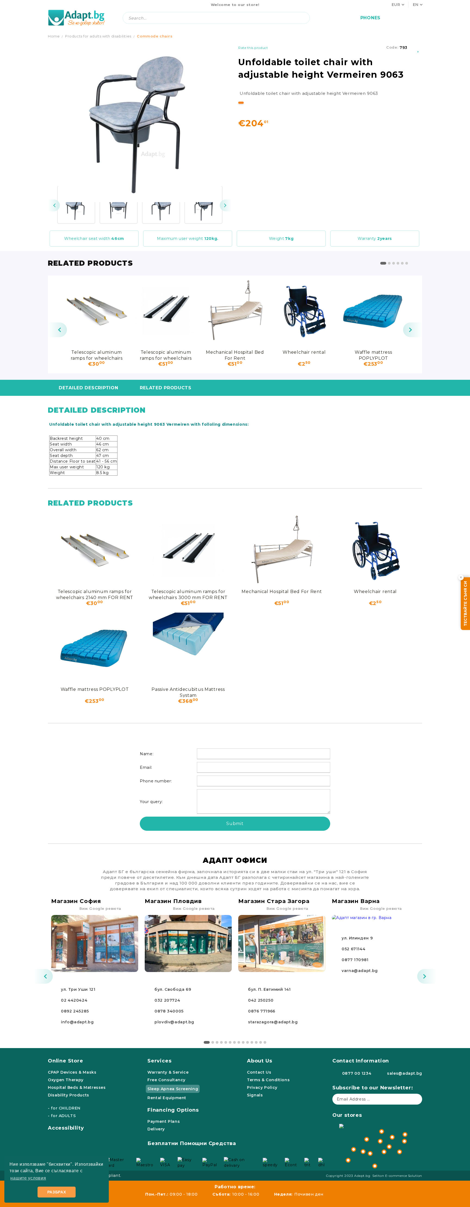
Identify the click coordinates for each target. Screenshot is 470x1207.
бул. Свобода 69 (172, 989)
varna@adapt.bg (360, 970)
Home (54, 36)
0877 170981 (355, 959)
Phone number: (156, 781)
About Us (259, 1061)
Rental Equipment (166, 1097)
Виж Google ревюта (100, 908)
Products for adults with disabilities (98, 36)
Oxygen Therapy (66, 1079)
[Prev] (54, 205)
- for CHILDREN (64, 1108)
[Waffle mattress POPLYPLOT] (373, 310)
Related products (165, 387)
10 (247, 1042)
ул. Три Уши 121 (78, 989)
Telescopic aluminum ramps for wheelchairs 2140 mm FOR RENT (97, 355)
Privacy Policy (262, 1087)
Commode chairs (154, 36)
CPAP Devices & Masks (72, 1072)
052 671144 (353, 948)
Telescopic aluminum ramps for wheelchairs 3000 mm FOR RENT (166, 355)
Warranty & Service (167, 1072)
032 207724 (167, 1000)
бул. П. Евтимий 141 (269, 989)
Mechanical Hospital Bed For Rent (235, 355)
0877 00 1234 (357, 1073)
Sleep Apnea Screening (172, 1088)
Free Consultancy (166, 1079)
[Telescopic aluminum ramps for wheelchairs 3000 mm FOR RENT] (165, 310)
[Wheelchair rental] (304, 310)
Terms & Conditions (268, 1079)
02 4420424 (74, 1000)
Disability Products (68, 1095)
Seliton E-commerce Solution (397, 1176)
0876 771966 (261, 1011)
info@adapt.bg (77, 1022)
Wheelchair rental (304, 352)
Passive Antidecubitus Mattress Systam (188, 692)
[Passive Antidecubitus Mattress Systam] (188, 648)
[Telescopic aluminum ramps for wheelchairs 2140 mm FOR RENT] (96, 310)
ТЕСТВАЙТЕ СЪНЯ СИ (465, 603)
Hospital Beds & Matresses (77, 1087)
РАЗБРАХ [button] (56, 1192)
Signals (255, 1095)
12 (256, 1042)
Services (159, 1061)
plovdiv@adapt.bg (174, 1022)
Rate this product (253, 48)
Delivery (156, 1129)
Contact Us (259, 1072)
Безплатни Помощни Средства (191, 1143)
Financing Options (173, 1110)
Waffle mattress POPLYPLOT (373, 355)
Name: (146, 753)
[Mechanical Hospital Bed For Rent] (235, 310)
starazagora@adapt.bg (273, 1022)
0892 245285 (75, 1011)
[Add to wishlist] (418, 47)
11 (252, 1042)
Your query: (151, 801)
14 (265, 1042)
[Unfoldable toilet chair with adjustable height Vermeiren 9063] (76, 205)
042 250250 (260, 1000)
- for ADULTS (62, 1115)
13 (260, 1042)
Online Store (65, 1061)
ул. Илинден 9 (357, 938)
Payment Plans (163, 1121)
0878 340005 (169, 1011)
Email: (146, 767)
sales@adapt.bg (404, 1073)
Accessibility (66, 1128)
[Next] (226, 205)
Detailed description (88, 387)
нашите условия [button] (28, 1178)
